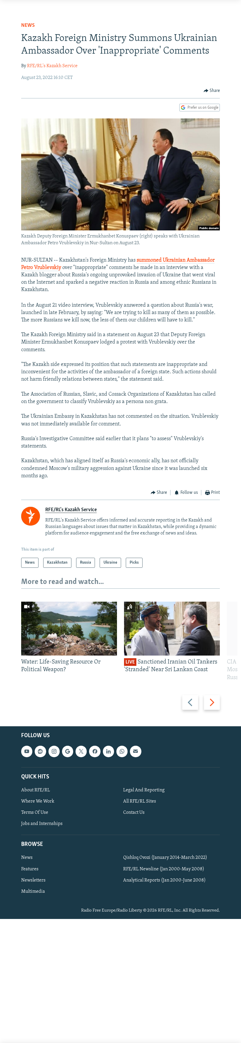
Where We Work (37, 801)
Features (30, 869)
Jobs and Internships (42, 823)
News (28, 25)
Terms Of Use (34, 812)
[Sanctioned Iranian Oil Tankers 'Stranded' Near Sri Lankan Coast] (172, 629)
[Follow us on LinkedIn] (108, 751)
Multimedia (33, 891)
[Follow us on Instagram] (54, 751)
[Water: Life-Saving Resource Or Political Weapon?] (69, 629)
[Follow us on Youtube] (26, 751)
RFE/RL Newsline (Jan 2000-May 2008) (163, 869)
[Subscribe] (135, 751)
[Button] (212, 91)
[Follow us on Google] (67, 751)
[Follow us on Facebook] (94, 751)
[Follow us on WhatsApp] (122, 751)
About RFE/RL (35, 790)
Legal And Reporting (144, 790)
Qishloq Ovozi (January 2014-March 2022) (165, 858)
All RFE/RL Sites (139, 801)
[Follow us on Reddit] (40, 751)
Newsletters (33, 880)
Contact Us (134, 812)
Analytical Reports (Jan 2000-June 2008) (164, 880)
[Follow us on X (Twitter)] (81, 751)
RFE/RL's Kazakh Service (52, 66)
